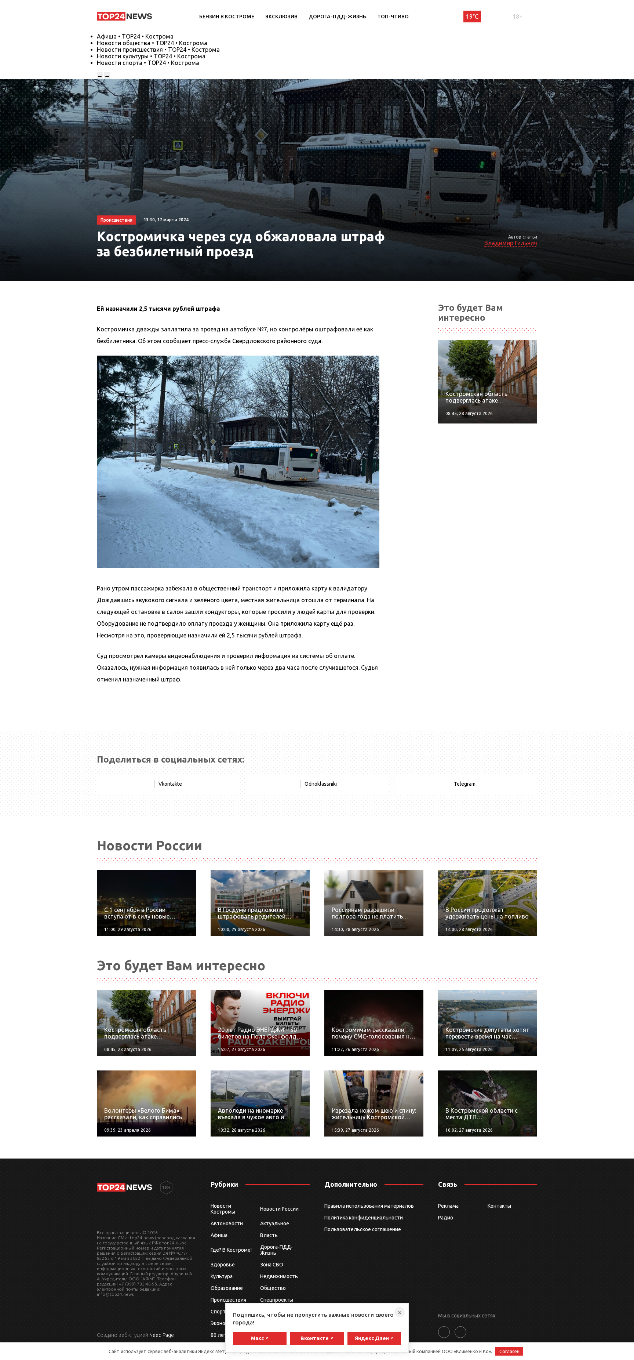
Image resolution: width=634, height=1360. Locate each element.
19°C (472, 16)
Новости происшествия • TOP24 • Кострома (158, 49)
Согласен (509, 1351)
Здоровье (223, 1265)
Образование (227, 1288)
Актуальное (274, 1223)
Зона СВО (271, 1265)
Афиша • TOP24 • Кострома (135, 36)
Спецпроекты (276, 1300)
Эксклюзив (281, 16)
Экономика (224, 1323)
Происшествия (228, 1300)
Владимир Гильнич (510, 243)
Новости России (279, 1209)
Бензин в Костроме (226, 16)
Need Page (161, 1335)
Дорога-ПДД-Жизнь (337, 16)
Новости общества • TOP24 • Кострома (152, 43)
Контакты (499, 1206)
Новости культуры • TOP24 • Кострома (151, 56)
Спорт (218, 1311)
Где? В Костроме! (231, 1250)
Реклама (448, 1206)
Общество (273, 1288)
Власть (269, 1235)
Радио (445, 1218)
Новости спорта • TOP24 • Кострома (148, 62)
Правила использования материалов (369, 1206)
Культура (222, 1276)
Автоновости (227, 1223)
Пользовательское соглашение (362, 1229)
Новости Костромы (223, 1209)
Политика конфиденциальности (363, 1218)
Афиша (219, 1235)
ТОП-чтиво (393, 16)
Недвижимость (279, 1276)
